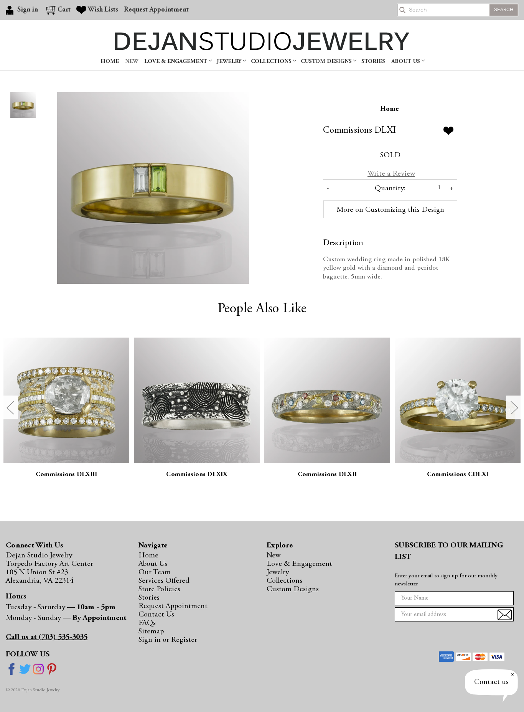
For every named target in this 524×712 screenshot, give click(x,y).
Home (110, 61)
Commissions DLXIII (66, 474)
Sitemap (151, 631)
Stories (373, 61)
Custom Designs (327, 61)
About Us (406, 61)
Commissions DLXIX (196, 474)
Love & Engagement (176, 61)
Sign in (150, 640)
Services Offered (163, 581)
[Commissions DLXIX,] (197, 400)
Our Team (154, 572)
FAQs (147, 623)
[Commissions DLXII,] (327, 400)
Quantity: (390, 188)
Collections (272, 61)
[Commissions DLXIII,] (66, 400)
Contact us (491, 682)
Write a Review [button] (391, 174)
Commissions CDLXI (457, 474)
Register (184, 640)
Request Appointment (156, 10)
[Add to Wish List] (448, 131)
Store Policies (159, 589)
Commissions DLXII (327, 474)
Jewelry (230, 61)
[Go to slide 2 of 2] (10, 407)
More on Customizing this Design (390, 210)
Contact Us (156, 614)
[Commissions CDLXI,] (458, 400)
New (131, 61)
